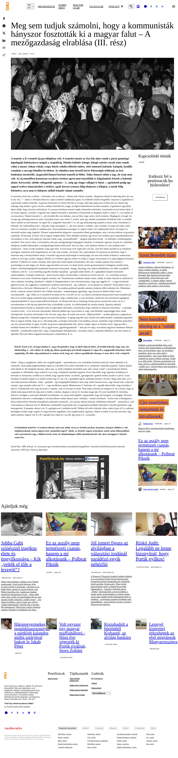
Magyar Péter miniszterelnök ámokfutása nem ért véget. (156, 429)
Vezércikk (160, 262)
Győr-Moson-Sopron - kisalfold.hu (97, 741)
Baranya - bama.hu (63, 737)
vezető (141, 162)
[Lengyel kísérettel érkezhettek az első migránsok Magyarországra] (141, 623)
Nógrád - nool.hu (122, 741)
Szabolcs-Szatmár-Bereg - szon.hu (127, 747)
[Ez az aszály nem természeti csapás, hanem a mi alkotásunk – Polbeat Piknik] (157, 475)
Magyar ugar (78, 6)
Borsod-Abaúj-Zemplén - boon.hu (68, 744)
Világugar (96, 6)
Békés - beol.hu (62, 741)
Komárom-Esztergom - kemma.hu (126, 737)
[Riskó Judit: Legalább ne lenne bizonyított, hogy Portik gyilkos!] (156, 524)
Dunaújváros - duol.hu (93, 734)
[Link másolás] (4, 55)
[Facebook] (151, 6)
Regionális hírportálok (67, 728)
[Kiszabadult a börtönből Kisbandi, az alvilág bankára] (96, 623)
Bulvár (125, 728)
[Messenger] (4, 26)
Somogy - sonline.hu (123, 744)
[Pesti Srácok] (14, 6)
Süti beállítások (98, 693)
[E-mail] (4, 48)
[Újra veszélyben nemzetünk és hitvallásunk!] (157, 385)
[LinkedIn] (4, 40)
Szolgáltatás (139, 728)
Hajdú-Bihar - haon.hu (93, 744)
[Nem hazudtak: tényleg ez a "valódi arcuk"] (157, 302)
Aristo (14, 54)
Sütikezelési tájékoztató (79, 685)
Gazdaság (99, 728)
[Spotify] (29, 713)
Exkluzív (18, 653)
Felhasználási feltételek (79, 690)
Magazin (113, 728)
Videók (94, 683)
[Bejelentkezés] (138, 6)
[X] (157, 6)
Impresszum (53, 679)
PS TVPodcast (97, 679)
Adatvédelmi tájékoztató (75, 680)
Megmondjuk (46, 6)
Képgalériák (96, 688)
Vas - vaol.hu (150, 737)
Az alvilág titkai (142, 567)
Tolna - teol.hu (150, 734)
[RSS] (162, 6)
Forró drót (62, 6)
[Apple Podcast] (35, 713)
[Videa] (145, 6)
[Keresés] (131, 6)
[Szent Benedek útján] (157, 238)
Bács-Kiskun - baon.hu (64, 734)
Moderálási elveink (77, 695)
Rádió (153, 728)
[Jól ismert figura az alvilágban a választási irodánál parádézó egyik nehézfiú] (111, 524)
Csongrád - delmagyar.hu (65, 747)
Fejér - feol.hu (91, 737)
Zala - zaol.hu (150, 744)
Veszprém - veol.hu (151, 741)
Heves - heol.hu (92, 747)
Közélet (86, 728)
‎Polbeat (163, 489)
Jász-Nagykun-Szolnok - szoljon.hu (127, 734)
